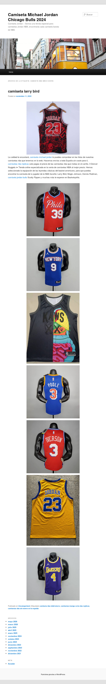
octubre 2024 (13, 639)
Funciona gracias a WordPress (53, 674)
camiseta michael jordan (41, 157)
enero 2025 (12, 633)
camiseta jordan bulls (17, 177)
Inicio (11, 72)
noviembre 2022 (15, 650)
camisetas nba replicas (18, 163)
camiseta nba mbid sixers (50, 606)
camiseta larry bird (23, 91)
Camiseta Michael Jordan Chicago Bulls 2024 (33, 16)
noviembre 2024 (15, 636)
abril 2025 (12, 630)
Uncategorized (24, 606)
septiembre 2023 (15, 647)
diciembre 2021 (14, 653)
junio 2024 (12, 642)
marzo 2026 (13, 624)
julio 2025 (12, 627)
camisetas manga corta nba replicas (75, 606)
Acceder (11, 663)
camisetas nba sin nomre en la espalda (23, 608)
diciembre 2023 (14, 644)
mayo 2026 (12, 621)
